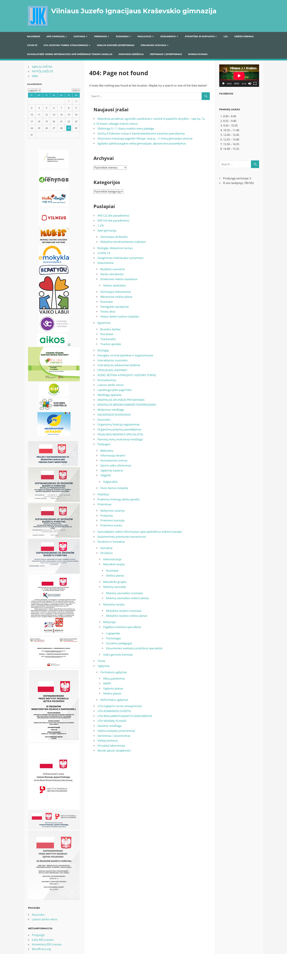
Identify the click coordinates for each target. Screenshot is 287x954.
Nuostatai (106, 302)
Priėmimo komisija (112, 520)
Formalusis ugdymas (113, 672)
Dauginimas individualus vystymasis (120, 258)
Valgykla (105, 475)
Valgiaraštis (110, 482)
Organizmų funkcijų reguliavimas (118, 424)
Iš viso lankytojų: (233, 183)
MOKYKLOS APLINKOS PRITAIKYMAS (120, 400)
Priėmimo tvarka (111, 525)
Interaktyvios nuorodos (112, 360)
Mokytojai (109, 622)
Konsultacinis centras (113, 460)
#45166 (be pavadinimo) (113, 220)
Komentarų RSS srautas (47, 944)
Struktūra (106, 553)
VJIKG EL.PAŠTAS (42, 67)
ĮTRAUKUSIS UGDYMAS (153, 45)
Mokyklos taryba (113, 604)
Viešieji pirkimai (244, 36)
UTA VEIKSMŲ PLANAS (111, 721)
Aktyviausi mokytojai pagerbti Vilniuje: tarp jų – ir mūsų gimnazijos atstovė (144, 138)
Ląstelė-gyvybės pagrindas (114, 390)
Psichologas (113, 638)
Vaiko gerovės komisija (118, 654)
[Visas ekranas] (255, 83)
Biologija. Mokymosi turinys (115, 248)
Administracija (112, 559)
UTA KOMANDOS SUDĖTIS (114, 711)
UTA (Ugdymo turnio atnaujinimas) (66, 45)
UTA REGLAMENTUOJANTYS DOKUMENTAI (124, 716)
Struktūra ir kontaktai (200, 36)
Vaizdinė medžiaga (109, 726)
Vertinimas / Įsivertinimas (166, 54)
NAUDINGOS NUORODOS (114, 414)
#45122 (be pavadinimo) (113, 215)
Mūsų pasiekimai (114, 678)
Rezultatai (106, 334)
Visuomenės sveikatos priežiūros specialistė (134, 648)
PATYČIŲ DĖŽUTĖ (42, 71)
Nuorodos (103, 419)
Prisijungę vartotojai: (236, 178)
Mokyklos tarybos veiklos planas (126, 616)
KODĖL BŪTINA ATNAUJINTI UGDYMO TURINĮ (126, 375)
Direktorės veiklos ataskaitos (118, 279)
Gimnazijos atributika (113, 237)
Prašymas (106, 515)
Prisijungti (38, 935)
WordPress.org (41, 949)
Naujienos (33, 36)
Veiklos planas (115, 575)
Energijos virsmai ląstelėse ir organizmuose (125, 355)
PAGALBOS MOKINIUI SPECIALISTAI (120, 434)
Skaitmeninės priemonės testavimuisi (121, 537)
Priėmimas (100, 36)
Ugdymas (79, 36)
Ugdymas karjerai (111, 470)
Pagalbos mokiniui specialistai (122, 627)
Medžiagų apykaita (109, 395)
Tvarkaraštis (108, 339)
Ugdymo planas (113, 688)
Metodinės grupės (115, 582)
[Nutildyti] (249, 83)
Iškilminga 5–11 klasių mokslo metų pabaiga (125, 128)
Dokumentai (168, 36)
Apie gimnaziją (55, 36)
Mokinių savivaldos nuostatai (124, 593)
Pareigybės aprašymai (114, 307)
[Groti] (223, 83)
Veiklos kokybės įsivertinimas (115, 45)
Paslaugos (144, 36)
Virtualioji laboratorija (111, 745)
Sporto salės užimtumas (115, 465)
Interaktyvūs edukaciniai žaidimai (118, 365)
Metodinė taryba (114, 564)
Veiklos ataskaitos (114, 285)
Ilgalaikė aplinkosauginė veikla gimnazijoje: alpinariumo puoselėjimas (141, 143)
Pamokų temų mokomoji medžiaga (120, 439)
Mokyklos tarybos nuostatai (123, 611)
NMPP (107, 683)
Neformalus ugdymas (114, 700)
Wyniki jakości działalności (114, 750)
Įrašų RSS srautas (43, 940)
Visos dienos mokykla (114, 488)
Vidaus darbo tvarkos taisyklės (119, 316)
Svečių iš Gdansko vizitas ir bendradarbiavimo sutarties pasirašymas (141, 133)
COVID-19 (32, 45)
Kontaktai (106, 548)
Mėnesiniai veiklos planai (116, 297)
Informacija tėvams (112, 455)
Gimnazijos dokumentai (115, 292)
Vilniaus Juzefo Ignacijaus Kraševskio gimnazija (134, 11)
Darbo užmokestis (112, 274)
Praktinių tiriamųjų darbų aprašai (118, 499)
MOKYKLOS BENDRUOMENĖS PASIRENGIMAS (126, 405)
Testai (101, 661)
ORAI (35, 76)
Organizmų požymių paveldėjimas (119, 429)
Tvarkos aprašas (110, 344)
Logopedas (113, 633)
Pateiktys (103, 494)
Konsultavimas (197, 54)
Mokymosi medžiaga (131, 54)
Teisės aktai (107, 311)
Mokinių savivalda (114, 587)
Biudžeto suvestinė (112, 269)
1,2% (226, 36)
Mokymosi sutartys (112, 510)
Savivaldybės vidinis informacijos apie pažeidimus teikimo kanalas (69, 54)
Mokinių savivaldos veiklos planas (127, 598)
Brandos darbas (110, 329)
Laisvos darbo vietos (110, 385)
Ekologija (103, 350)
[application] (239, 75)
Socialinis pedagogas (119, 643)
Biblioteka (106, 451)
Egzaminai (122, 36)
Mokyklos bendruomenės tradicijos (123, 242)
